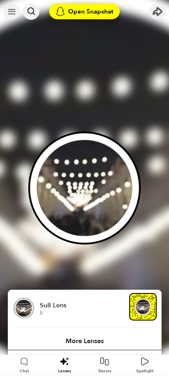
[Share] (157, 11)
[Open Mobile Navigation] (11, 11)
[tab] (85, 341)
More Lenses (85, 341)
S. (42, 312)
